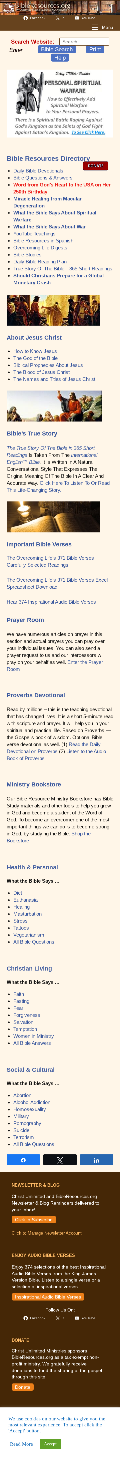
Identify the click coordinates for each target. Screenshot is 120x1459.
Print (95, 49)
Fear (18, 1008)
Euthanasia (25, 900)
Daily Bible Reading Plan (40, 261)
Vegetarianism (28, 935)
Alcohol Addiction (31, 1102)
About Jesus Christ (34, 337)
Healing (21, 907)
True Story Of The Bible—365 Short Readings (62, 268)
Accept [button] (50, 1443)
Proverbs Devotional (36, 695)
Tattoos (21, 928)
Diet (17, 893)
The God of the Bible (35, 358)
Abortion (22, 1095)
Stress (20, 921)
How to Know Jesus (35, 351)
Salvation (23, 1022)
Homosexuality (29, 1109)
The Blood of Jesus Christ (41, 372)
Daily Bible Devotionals (38, 170)
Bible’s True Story (32, 433)
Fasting (21, 1001)
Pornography (27, 1123)
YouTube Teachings (34, 233)
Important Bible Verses (39, 544)
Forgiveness (26, 1015)
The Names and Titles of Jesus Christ (54, 379)
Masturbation (27, 914)
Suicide (21, 1130)
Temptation (25, 1029)
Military (21, 1116)
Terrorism (23, 1137)
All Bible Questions (33, 942)
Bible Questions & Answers (43, 177)
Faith (18, 994)
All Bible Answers (32, 1043)
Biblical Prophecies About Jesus (48, 365)
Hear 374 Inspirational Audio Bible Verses (51, 602)
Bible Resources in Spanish (43, 240)
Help (60, 58)
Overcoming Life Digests (40, 247)
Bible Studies (27, 254)
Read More (21, 1444)
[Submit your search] (102, 41)
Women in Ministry (33, 1036)
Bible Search (57, 49)
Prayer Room (25, 620)
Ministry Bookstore (34, 784)
